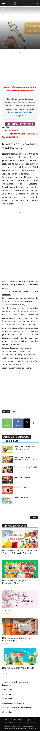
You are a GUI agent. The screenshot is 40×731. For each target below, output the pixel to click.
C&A (9, 694)
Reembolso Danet (21, 487)
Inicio (3, 9)
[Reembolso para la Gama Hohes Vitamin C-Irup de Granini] (20, 539)
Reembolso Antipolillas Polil (25, 477)
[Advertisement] (20, 69)
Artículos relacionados (16, 436)
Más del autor (11, 440)
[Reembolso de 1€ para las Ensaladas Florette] (20, 569)
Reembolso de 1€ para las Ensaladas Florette (16, 582)
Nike (10, 712)
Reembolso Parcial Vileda (24, 498)
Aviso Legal (24, 720)
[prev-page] (3, 508)
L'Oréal (14, 411)
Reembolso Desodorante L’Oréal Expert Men (16, 639)
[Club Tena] (20, 599)
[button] (3, 3)
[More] (34, 423)
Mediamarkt (19, 703)
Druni (10, 699)
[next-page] (7, 508)
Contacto (26, 722)
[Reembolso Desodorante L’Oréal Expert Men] (20, 626)
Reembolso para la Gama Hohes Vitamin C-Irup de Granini (20, 551)
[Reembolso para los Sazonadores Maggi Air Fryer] (7, 459)
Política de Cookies (16, 722)
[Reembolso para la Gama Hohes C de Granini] (7, 449)
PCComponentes (25, 707)
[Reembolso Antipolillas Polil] (7, 480)
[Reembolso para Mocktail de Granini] (20, 656)
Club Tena (7, 610)
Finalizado (10, 9)
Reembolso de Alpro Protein (25, 467)
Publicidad (33, 722)
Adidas (12, 690)
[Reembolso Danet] (7, 490)
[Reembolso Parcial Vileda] (7, 500)
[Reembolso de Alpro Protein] (7, 469)
